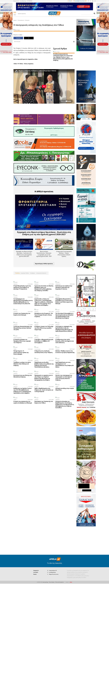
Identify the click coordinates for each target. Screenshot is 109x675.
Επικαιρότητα (21, 20)
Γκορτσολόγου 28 (53, 570)
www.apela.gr (45, 582)
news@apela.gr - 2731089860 (26, 1)
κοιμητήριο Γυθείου (25, 273)
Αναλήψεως (32, 273)
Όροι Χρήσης (51, 582)
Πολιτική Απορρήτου (59, 582)
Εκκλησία (27, 20)
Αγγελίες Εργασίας (22, 13)
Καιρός (35, 574)
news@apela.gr (52, 572)
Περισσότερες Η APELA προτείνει (44, 263)
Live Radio (35, 572)
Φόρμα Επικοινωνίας (53, 574)
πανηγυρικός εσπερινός (41, 273)
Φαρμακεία (36, 570)
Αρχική (15, 20)
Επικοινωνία (16, 1)
